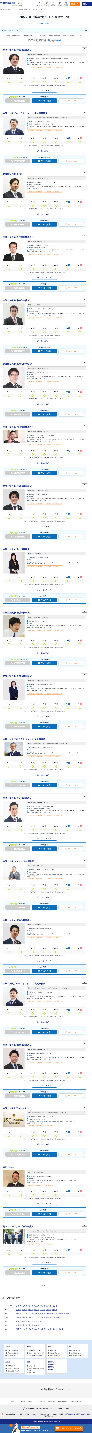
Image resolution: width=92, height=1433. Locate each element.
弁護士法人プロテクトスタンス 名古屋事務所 (25, 113)
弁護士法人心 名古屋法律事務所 (18, 237)
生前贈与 (51, 1364)
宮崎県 (48, 1329)
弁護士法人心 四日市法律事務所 (18, 426)
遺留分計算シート (34, 1373)
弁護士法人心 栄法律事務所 (16, 300)
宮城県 (36, 1306)
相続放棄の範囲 (12, 1366)
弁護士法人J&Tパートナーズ (17, 1108)
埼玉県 (36, 1310)
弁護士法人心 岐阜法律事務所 (17, 49)
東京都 (48, 1310)
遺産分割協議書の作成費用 (36, 1353)
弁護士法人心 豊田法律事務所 (17, 485)
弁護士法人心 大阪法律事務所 (17, 797)
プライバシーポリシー (39, 1401)
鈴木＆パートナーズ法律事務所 (18, 1226)
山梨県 (42, 1313)
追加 (72, 100)
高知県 (36, 1325)
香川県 (24, 1325)
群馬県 (30, 1310)
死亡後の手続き (12, 1355)
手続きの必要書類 (13, 1353)
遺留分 (28, 1362)
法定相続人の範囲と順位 (36, 1355)
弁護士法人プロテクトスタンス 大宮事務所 (24, 983)
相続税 (49, 1346)
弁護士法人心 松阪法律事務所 (17, 612)
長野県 (48, 1313)
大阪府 (36, 1317)
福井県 (36, 1313)
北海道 (18, 1306)
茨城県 (18, 1310)
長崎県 (30, 1329)
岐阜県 (54, 1313)
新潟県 (18, 1313)
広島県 (36, 1321)
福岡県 (18, 1329)
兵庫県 (42, 1317)
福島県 (54, 1306)
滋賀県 (24, 1317)
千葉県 (42, 1310)
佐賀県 (24, 1329)
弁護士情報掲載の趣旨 (63, 1401)
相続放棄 (7, 1362)
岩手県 (30, 1306)
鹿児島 (54, 1329)
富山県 (24, 1313)
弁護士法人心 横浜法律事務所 (17, 920)
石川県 (30, 1313)
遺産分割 (29, 1346)
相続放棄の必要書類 (13, 1368)
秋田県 (42, 1306)
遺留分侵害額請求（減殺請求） (36, 1369)
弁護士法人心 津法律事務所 (16, 549)
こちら (59, 40)
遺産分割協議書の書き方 (36, 1350)
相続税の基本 (54, 1350)
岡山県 (30, 1321)
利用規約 (30, 1401)
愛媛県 (30, 1325)
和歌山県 (55, 1317)
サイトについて (14, 1401)
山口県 (42, 1321)
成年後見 (51, 1369)
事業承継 (51, 1367)
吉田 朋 (8, 1167)
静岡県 (60, 1313)
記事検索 (60, 5)
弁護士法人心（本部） (14, 173)
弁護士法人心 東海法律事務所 (17, 363)
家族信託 (51, 1362)
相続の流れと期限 (13, 1350)
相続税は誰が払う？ (55, 1355)
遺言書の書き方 (75, 1350)
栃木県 (24, 1310)
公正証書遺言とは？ (77, 1353)
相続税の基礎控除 (55, 1353)
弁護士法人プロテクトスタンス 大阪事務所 (24, 739)
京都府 (30, 1317)
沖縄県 (60, 1329)
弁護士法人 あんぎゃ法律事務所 (18, 861)
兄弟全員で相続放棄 (13, 1371)
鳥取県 (18, 1321)
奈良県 (48, 1317)
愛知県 (66, 1313)
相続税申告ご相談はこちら (87, 3)
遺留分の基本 (32, 1366)
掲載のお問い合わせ (76, 1401)
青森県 (24, 1306)
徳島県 (18, 1325)
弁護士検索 (53, 5)
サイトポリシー (51, 1401)
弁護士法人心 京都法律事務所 (17, 675)
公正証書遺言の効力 (77, 1355)
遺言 (70, 1346)
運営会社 (23, 1401)
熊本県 (36, 1329)
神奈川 (54, 1310)
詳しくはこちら (43, 90)
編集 (86, 30)
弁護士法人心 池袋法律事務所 (17, 1044)
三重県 (18, 1317)
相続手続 (7, 1346)
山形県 (48, 1306)
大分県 (42, 1329)
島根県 (24, 1321)
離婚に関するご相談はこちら (75, 3)
